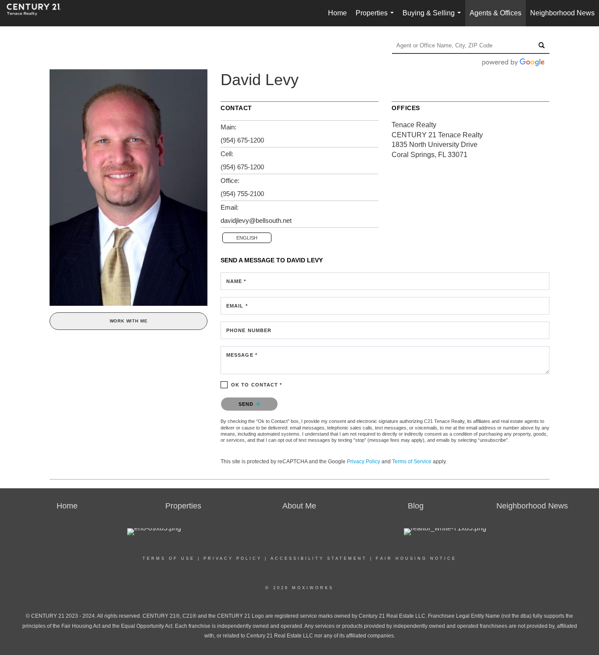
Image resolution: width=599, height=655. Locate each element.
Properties (376, 17)
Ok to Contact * (256, 384)
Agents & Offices (495, 13)
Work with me (129, 321)
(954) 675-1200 (242, 140)
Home (337, 13)
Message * (241, 355)
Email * (237, 305)
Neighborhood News (562, 13)
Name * (236, 281)
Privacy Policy (363, 461)
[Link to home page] (38, 13)
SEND (247, 404)
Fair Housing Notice (416, 558)
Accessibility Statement (319, 558)
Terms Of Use (169, 558)
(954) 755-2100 (242, 193)
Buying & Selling (433, 17)
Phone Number (248, 330)
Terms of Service (411, 461)
